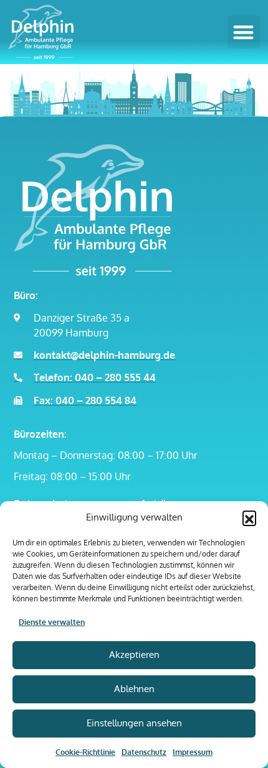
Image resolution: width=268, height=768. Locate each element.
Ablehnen (134, 689)
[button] (249, 517)
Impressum (193, 752)
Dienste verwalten (52, 622)
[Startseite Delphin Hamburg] (107, 209)
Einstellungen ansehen (134, 723)
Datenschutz (144, 752)
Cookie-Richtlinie (85, 752)
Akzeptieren (134, 654)
